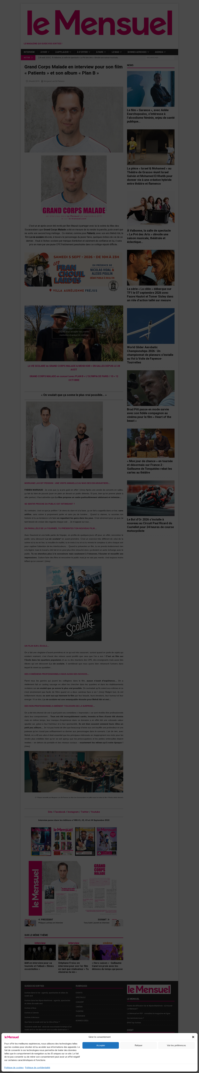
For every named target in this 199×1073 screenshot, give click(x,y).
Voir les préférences (176, 1045)
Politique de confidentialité (37, 1067)
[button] (193, 1037)
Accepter (100, 1045)
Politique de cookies (14, 1067)
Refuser (138, 1045)
